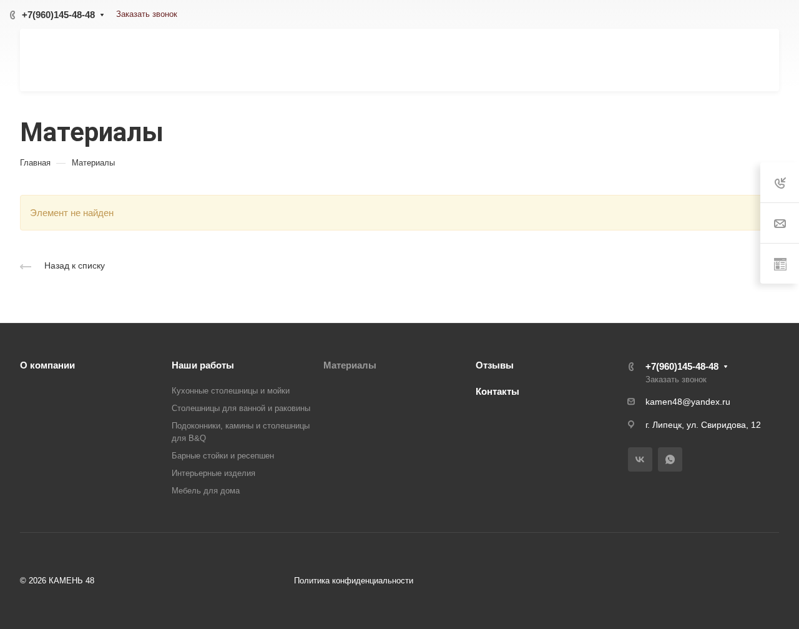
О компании (47, 365)
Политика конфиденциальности (353, 580)
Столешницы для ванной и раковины (241, 408)
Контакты (497, 391)
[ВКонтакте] (640, 459)
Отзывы (495, 365)
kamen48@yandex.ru (687, 402)
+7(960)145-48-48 (58, 14)
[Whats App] (670, 459)
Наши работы (203, 365)
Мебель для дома (206, 490)
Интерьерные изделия (213, 473)
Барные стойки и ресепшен (223, 455)
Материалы (349, 365)
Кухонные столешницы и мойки (231, 390)
